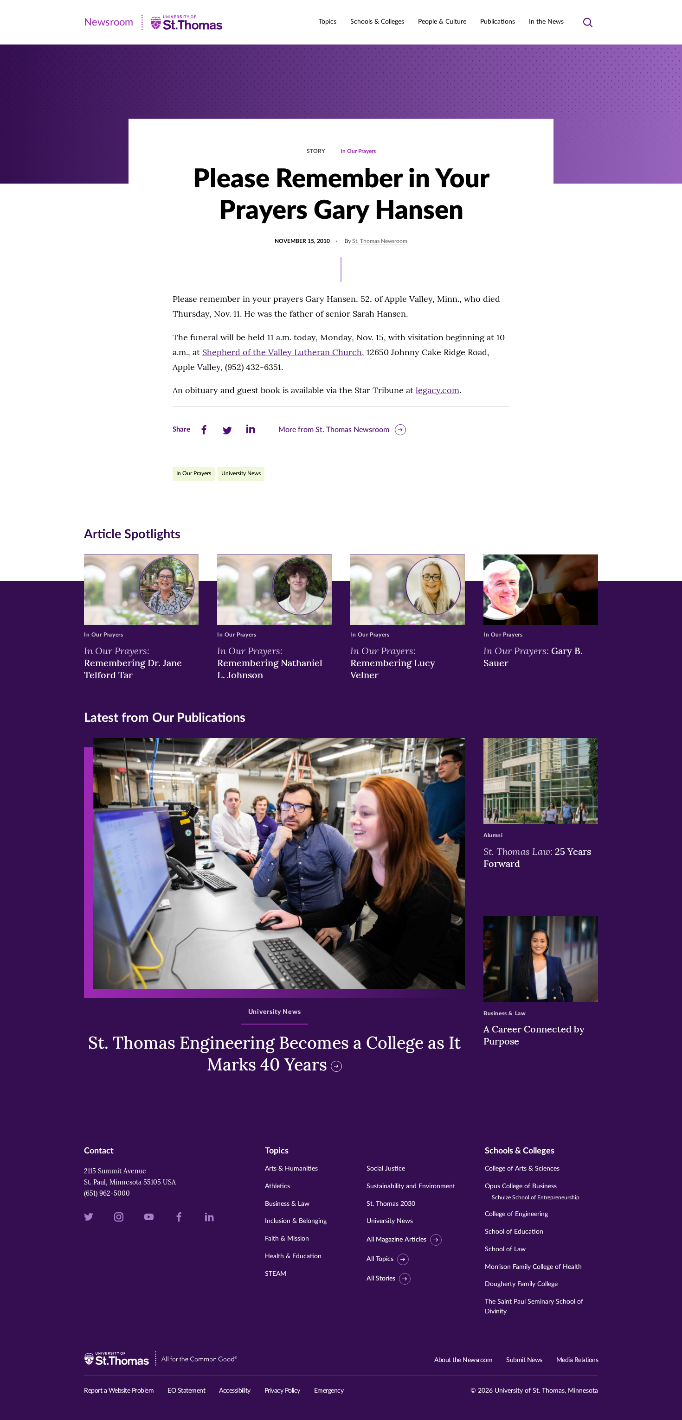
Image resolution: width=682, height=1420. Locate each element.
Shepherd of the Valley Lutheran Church (282, 352)
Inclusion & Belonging (296, 1221)
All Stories (381, 1278)
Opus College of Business (532, 1191)
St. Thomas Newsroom (379, 241)
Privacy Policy (282, 1391)
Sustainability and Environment (411, 1186)
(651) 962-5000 (107, 1193)
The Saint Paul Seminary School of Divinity (534, 1307)
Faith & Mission (287, 1238)
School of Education (514, 1232)
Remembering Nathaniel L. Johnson (269, 662)
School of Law (505, 1249)
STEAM (275, 1274)
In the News (546, 22)
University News (241, 473)
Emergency (329, 1391)
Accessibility (235, 1391)
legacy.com (437, 390)
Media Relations (577, 1360)
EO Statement (186, 1391)
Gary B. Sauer (533, 656)
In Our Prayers (358, 151)
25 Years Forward (537, 857)
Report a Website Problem (119, 1391)
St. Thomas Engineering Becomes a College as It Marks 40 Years (274, 1053)
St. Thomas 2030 (391, 1204)
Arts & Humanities (291, 1168)
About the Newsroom (463, 1360)
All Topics (380, 1259)
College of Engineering (516, 1214)
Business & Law (287, 1204)
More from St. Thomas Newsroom (333, 429)
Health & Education (293, 1256)
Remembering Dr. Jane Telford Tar (133, 662)
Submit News (524, 1360)
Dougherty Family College (521, 1284)
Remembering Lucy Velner (392, 662)
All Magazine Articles (396, 1239)
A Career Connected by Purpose (534, 1035)
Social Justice (386, 1168)
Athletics (277, 1186)
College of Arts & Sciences (522, 1168)
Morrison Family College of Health (533, 1267)
